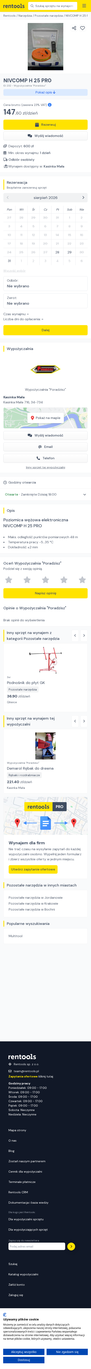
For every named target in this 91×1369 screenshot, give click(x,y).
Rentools (9, 16)
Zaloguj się (15, 1295)
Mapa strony (17, 1130)
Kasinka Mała (54, 166)
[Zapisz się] (71, 1246)
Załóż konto (16, 1285)
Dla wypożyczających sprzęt (28, 1229)
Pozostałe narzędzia (49, 16)
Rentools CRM (18, 1192)
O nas (12, 1140)
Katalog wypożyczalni (23, 1274)
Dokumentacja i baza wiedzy (28, 1202)
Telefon (49, 458)
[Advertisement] (45, 992)
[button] (45, 494)
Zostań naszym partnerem (27, 1161)
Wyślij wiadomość (48, 136)
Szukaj (12, 1264)
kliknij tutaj (30, 1076)
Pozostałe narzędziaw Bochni (32, 909)
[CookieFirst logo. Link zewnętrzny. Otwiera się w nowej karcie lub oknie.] (4, 1315)
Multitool (15, 936)
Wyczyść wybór (14, 271)
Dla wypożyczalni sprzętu (26, 1219)
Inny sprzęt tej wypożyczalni (45, 467)
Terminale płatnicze (22, 1182)
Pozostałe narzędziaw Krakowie (33, 903)
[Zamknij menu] (84, 6)
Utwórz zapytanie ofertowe (33, 869)
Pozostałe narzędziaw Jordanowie (36, 897)
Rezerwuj (48, 124)
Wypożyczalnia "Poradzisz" (45, 389)
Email (48, 447)
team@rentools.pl (26, 1071)
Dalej (46, 330)
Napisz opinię (45, 593)
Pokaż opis (44, 92)
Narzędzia (25, 16)
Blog (11, 1151)
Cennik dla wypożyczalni (25, 1171)
